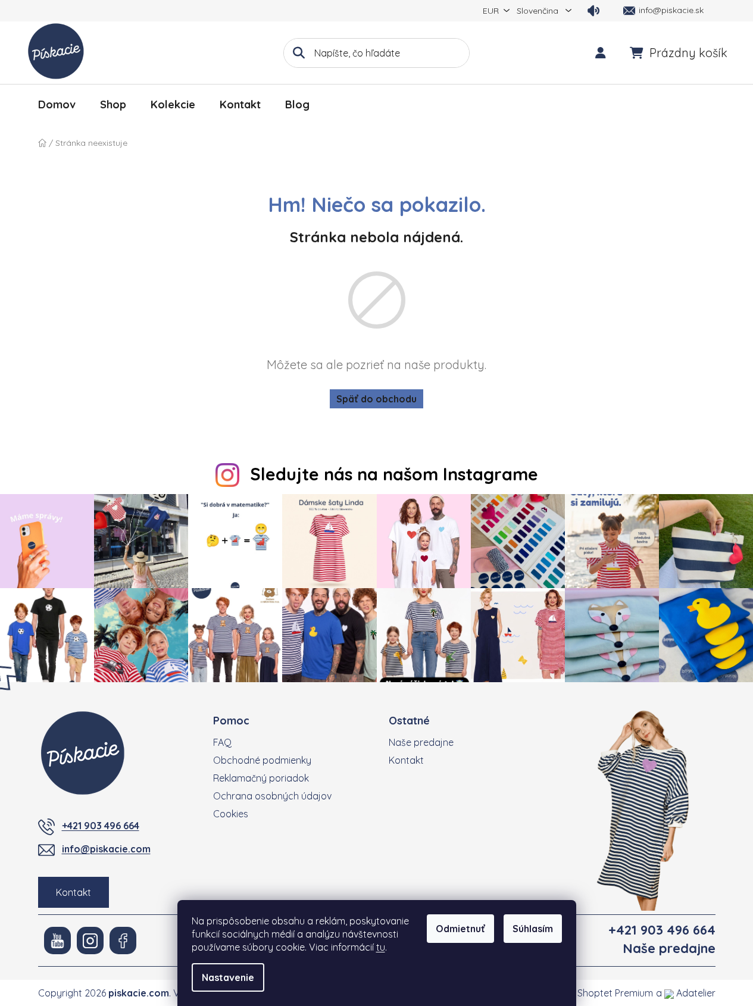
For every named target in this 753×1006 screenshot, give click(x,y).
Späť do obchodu (376, 399)
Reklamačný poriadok (261, 778)
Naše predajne (421, 742)
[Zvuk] (593, 10)
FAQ (222, 742)
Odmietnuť (460, 929)
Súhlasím (533, 929)
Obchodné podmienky (262, 760)
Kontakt (73, 892)
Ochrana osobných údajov (272, 796)
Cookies (230, 814)
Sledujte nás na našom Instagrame (394, 474)
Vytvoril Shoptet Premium (597, 993)
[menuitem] (57, 105)
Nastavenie (228, 977)
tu (380, 947)
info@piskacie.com (106, 849)
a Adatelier (685, 993)
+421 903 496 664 (100, 826)
